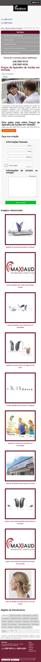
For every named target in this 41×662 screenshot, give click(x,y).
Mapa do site (32, 651)
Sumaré (10, 627)
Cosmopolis (5, 618)
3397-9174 (8, 19)
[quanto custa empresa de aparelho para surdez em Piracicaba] (20, 544)
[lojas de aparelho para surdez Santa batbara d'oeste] (20, 267)
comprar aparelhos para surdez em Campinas (20, 405)
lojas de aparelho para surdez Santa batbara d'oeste (20, 286)
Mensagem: (33, 176)
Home (30, 642)
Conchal (35, 615)
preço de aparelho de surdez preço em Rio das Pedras (20, 603)
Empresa (31, 644)
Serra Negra (35, 624)
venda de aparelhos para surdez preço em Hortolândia (20, 326)
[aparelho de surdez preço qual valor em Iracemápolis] (20, 425)
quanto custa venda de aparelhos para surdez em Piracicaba (20, 522)
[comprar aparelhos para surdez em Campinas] (20, 388)
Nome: (30, 145)
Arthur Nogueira (27, 615)
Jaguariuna (10, 621)
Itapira (4, 621)
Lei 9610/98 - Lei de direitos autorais (13, 638)
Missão (31, 646)
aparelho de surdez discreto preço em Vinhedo (20, 247)
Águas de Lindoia (26, 627)
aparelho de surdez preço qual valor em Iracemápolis (20, 444)
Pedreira (4, 624)
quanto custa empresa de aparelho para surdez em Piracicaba (20, 562)
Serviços (20, 32)
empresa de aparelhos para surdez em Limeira (20, 483)
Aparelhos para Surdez (10, 44)
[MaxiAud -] (20, 8)
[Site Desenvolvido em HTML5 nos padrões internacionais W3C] (15, 660)
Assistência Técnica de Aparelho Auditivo (14, 48)
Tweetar (5, 77)
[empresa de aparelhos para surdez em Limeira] (20, 466)
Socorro (4, 627)
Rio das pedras (13, 624)
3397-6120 (8, 23)
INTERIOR (25, 618)
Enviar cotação (21, 202)
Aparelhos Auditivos (9, 40)
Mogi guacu (18, 621)
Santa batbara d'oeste (24, 624)
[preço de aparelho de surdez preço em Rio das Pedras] (20, 584)
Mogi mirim (26, 621)
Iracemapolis (33, 618)
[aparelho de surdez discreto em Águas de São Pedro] (20, 347)
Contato (31, 649)
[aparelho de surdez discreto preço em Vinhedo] (20, 229)
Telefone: (29, 157)
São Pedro (17, 627)
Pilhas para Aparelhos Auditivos (12, 52)
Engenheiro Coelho (15, 618)
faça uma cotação (9, 130)
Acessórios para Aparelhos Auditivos (13, 35)
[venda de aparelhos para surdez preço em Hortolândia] (20, 307)
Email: (30, 151)
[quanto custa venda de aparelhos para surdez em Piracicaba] (20, 503)
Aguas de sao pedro (15, 615)
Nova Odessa (34, 621)
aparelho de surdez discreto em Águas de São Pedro (20, 366)
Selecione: (5, 615)
